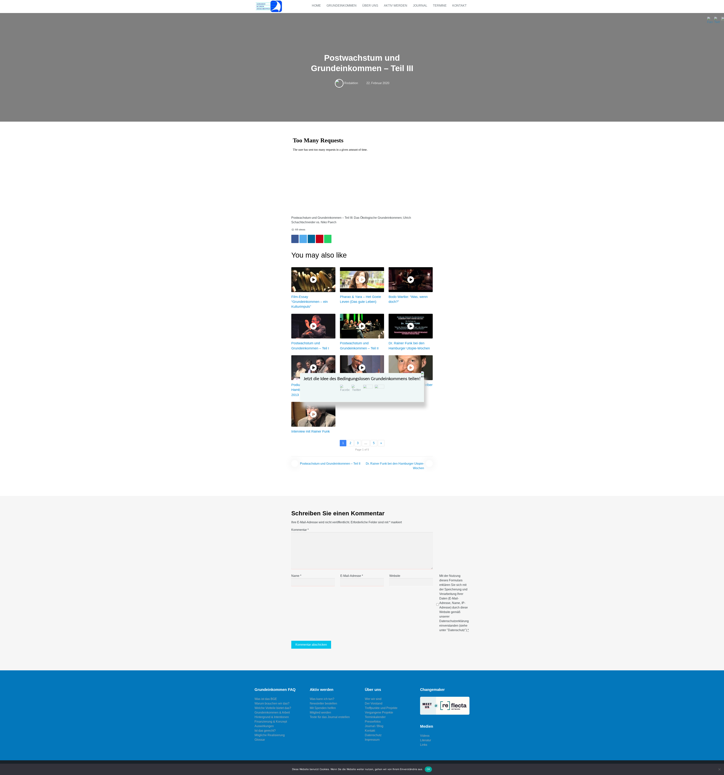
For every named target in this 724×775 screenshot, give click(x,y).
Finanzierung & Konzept (271, 721)
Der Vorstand (373, 703)
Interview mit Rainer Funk (310, 431)
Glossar (260, 739)
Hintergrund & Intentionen (272, 717)
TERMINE (440, 5)
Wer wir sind (373, 699)
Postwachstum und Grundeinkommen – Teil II (330, 463)
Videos (424, 735)
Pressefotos (373, 721)
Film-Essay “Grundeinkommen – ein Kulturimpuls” (309, 302)
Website (394, 575)
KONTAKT (459, 5)
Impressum (372, 739)
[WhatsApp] (327, 239)
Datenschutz (373, 735)
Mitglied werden (320, 712)
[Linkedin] (311, 239)
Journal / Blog (374, 726)
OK (428, 769)
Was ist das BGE (266, 699)
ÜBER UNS (370, 5)
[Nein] (719, 769)
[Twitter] (303, 239)
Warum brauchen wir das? (272, 703)
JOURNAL (420, 5)
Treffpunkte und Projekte (381, 708)
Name (296, 575)
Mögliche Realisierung (270, 735)
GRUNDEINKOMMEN (342, 5)
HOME (316, 5)
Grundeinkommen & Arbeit (272, 712)
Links (423, 744)
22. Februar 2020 (377, 83)
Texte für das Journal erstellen (330, 717)
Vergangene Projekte (379, 712)
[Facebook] (295, 239)
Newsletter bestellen (323, 703)
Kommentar (300, 529)
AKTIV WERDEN (395, 5)
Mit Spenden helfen (323, 708)
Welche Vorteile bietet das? (273, 708)
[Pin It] (319, 239)
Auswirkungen (264, 726)
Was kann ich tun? (322, 699)
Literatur (425, 740)
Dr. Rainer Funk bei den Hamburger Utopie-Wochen (395, 466)
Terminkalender (375, 717)
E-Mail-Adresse (351, 575)
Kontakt (370, 730)
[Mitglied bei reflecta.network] (445, 705)
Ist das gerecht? (265, 730)
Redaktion (351, 83)
